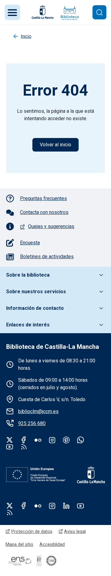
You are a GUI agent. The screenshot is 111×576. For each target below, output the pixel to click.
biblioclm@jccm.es (38, 411)
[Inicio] (69, 12)
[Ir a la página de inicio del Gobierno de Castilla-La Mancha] (42, 12)
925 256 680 (32, 423)
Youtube (9, 446)
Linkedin (66, 505)
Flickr (38, 439)
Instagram (52, 439)
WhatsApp (80, 439)
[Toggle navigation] (12, 12)
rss (24, 446)
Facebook (24, 439)
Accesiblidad (52, 544)
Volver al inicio (55, 145)
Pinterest (66, 439)
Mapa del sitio (19, 544)
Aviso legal (75, 531)
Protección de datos (31, 531)
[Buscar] (99, 12)
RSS (9, 512)
